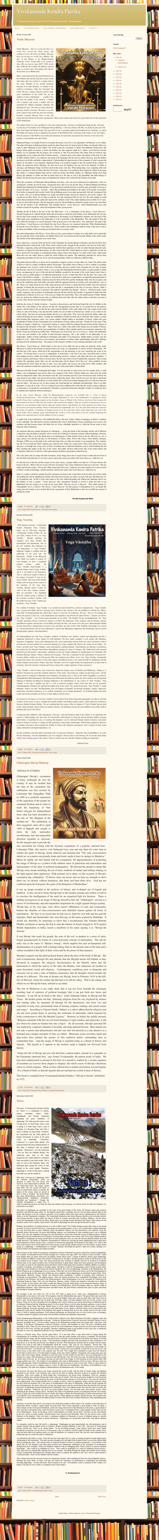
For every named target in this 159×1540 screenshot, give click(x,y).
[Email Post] (36, 506)
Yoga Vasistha (24, 519)
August (120, 60)
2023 (118, 77)
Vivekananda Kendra (31, 28)
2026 (118, 57)
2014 (118, 96)
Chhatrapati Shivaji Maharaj (32, 762)
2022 (118, 80)
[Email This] (40, 506)
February (121, 67)
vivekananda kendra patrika (49, 509)
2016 (118, 90)
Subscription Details (77, 28)
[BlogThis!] (42, 506)
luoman (83, 1513)
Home (17, 28)
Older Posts (102, 1496)
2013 (118, 99)
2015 (118, 93)
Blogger (97, 1513)
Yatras (20, 1100)
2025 (118, 71)
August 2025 (26, 1090)
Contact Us (93, 28)
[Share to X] (45, 506)
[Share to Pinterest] (49, 506)
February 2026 (26, 752)
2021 (118, 83)
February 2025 (26, 1491)
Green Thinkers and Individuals (54, 28)
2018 (118, 87)
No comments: (28, 506)
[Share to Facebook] (47, 506)
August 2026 (26, 509)
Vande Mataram (26, 39)
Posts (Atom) (30, 1500)
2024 (118, 74)
